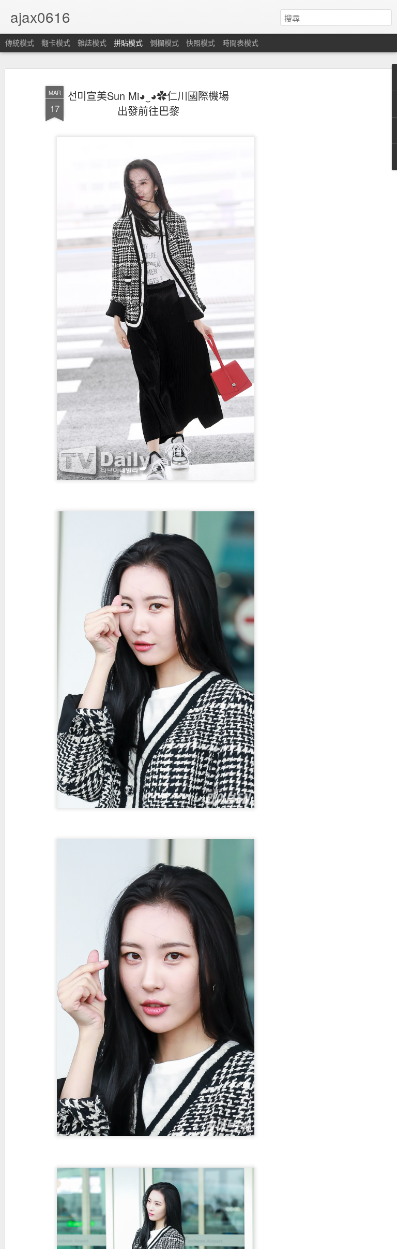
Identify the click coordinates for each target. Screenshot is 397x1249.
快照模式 (200, 42)
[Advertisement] (308, 244)
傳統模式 (19, 42)
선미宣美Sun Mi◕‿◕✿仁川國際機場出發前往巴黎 (148, 103)
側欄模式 (164, 42)
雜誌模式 (92, 42)
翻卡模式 (55, 42)
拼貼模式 (128, 42)
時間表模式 (240, 42)
